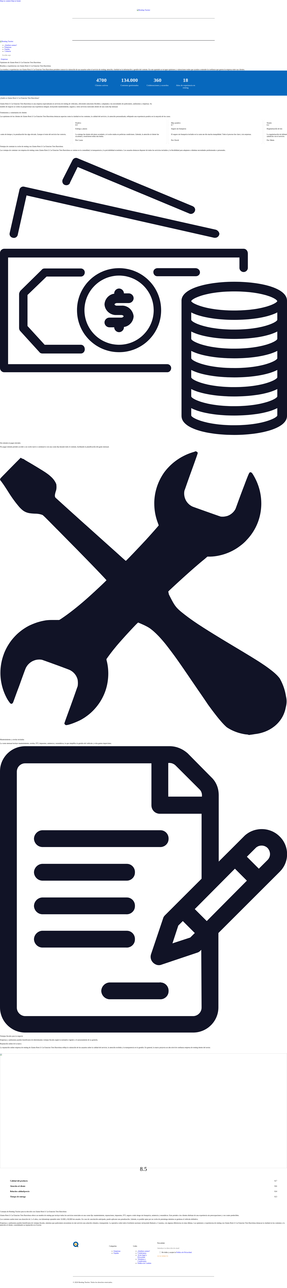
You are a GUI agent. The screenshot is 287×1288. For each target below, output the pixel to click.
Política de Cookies (144, 1263)
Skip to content (5, 1)
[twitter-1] (3, 57)
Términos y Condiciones (142, 1260)
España (116, 1253)
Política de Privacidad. (184, 1252)
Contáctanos (142, 1253)
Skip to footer (16, 1)
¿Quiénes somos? (144, 1251)
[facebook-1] (1, 57)
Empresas (4, 59)
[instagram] (9, 57)
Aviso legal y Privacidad (142, 1256)
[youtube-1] (6, 57)
